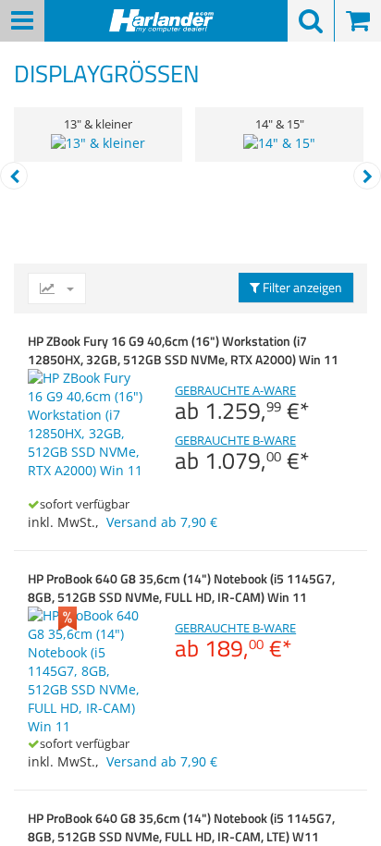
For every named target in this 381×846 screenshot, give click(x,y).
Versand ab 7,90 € (161, 522)
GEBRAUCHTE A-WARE (242, 403)
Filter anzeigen (301, 287)
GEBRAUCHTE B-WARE (242, 453)
